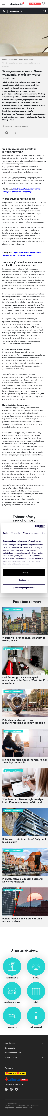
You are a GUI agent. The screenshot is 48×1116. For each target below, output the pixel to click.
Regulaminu (9, 1107)
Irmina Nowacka (22, 126)
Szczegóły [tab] (15, 533)
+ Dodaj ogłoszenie (34, 4)
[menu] (3, 4)
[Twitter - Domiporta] (16, 1089)
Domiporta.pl (26, 191)
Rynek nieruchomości (27, 59)
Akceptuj (24, 572)
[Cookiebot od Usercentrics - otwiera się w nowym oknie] (35, 526)
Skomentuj (12, 133)
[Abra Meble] (16, 1079)
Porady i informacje (9, 59)
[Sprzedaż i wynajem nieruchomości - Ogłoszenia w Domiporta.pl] (17, 3)
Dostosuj (22, 580)
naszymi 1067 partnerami (20, 545)
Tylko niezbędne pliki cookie (24, 587)
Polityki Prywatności (24, 1107)
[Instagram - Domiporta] (11, 1089)
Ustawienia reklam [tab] (30, 533)
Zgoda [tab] (5, 533)
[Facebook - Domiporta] (6, 1089)
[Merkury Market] (15, 1073)
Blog (3, 11)
